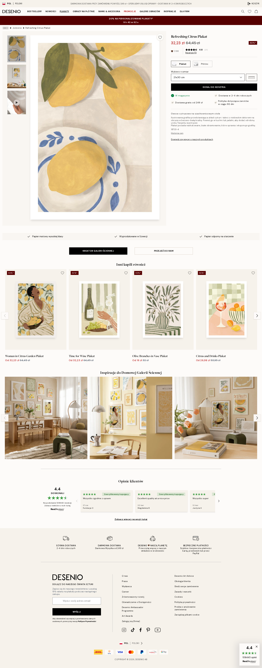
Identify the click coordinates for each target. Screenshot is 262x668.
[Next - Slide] (257, 315)
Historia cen (177, 133)
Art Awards (127, 616)
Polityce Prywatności (87, 621)
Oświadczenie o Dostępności (136, 602)
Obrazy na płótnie (84, 11)
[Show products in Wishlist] (249, 11)
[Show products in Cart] (256, 11)
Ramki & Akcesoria (109, 11)
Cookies (179, 597)
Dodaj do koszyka (214, 87)
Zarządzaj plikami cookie (187, 614)
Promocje (130, 11)
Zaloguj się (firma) (131, 621)
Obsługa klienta (183, 581)
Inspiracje (170, 11)
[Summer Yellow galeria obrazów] (131, 418)
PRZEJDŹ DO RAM (164, 250)
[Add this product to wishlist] (160, 37)
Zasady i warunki (183, 591)
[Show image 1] (16, 48)
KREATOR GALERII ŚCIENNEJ (98, 250)
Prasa (125, 581)
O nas (125, 576)
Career (125, 591)
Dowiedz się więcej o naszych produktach (192, 139)
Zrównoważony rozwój (133, 597)
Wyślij (77, 611)
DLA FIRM (184, 11)
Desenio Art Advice (184, 576)
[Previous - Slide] (4, 315)
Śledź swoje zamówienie (187, 586)
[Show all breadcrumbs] (5, 28)
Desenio (139, 659)
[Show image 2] (16, 76)
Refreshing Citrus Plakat (37, 28)
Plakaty (64, 11)
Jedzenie (17, 28)
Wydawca (127, 586)
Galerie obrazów (150, 11)
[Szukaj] (243, 11)
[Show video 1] (16, 102)
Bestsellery (34, 11)
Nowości (50, 11)
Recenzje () (191, 53)
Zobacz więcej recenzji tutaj (131, 519)
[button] (251, 77)
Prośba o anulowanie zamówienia (185, 608)
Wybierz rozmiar (180, 71)
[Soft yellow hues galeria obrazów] (46, 418)
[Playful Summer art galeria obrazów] (216, 418)
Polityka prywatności (185, 602)
